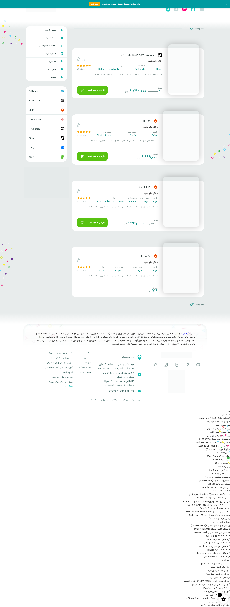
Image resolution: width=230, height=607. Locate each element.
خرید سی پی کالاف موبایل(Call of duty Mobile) (209, 515)
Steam (159, 69)
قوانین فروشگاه (85, 367)
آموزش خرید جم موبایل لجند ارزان (60, 362)
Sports (100, 270)
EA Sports (119, 270)
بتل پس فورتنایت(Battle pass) (216, 487)
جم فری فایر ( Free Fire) (219, 522)
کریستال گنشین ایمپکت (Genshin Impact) (211, 529)
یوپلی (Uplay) (224, 467)
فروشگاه (88, 362)
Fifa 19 (146, 121)
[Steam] (160, 55)
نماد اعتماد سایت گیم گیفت (62, 377)
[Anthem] (181, 202)
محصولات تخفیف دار (48, 46)
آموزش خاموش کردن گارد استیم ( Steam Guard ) (208, 598)
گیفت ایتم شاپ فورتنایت (219, 577)
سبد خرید (87, 357)
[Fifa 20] (181, 268)
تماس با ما (52, 69)
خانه (89, 353)
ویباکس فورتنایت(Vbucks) (218, 484)
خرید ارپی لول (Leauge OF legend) (214, 446)
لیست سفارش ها (49, 38)
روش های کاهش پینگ (220, 567)
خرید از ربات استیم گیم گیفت (218, 421)
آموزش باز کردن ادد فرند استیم (61, 357)
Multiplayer (118, 69)
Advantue (110, 201)
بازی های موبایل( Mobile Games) (215, 508)
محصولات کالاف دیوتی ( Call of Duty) (213, 498)
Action (100, 201)
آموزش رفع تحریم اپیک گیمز (218, 574)
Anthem (144, 187)
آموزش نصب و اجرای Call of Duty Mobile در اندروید (207, 581)
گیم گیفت (184, 333)
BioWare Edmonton (127, 201)
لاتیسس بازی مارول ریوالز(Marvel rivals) (212, 532)
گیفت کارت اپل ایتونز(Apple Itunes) (214, 546)
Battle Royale (105, 69)
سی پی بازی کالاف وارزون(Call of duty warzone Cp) (206, 501)
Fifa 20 (145, 256)
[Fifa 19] (181, 135)
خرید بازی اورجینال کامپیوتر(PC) (216, 588)
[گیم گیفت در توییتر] (176, 365)
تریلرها (54, 77)
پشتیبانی (53, 61)
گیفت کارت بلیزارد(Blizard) (218, 550)
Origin (155, 135)
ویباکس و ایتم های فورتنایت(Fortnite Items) (210, 525)
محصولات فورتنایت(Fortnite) (217, 477)
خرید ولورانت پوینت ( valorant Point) (213, 442)
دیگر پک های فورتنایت (220, 491)
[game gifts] (41, 9)
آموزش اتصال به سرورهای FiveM (216, 591)
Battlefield (140, 69)
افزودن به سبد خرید (96, 90)
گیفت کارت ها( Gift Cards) (218, 536)
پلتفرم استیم (51, 53)
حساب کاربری (51, 30)
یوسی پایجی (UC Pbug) (219, 518)
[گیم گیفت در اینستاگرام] (166, 365)
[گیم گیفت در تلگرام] (155, 365)
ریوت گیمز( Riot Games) (219, 470)
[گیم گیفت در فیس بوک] (187, 365)
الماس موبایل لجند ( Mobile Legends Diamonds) (207, 512)
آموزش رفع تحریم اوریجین (219, 570)
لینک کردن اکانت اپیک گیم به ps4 (215, 563)
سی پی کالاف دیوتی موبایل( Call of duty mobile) (208, 505)
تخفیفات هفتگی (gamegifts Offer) (214, 418)
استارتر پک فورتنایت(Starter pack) (214, 480)
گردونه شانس (67, 372)
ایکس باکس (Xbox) (221, 473)
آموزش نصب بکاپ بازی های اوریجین (214, 595)
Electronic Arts (104, 135)
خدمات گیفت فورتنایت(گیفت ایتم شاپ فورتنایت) (209, 494)
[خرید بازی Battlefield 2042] (183, 69)
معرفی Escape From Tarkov (61, 382)
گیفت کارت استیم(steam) (218, 539)
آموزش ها (226, 560)
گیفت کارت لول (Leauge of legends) (213, 553)
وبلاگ (70, 386)
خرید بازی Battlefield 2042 (138, 55)
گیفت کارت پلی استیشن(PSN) (217, 543)
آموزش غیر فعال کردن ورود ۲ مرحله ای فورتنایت (210, 584)
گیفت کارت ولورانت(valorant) (217, 557)
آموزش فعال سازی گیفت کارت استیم (59, 367)
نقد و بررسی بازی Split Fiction (61, 353)
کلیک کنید (94, 4)
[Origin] (156, 121)
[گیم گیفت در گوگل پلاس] (198, 365)
